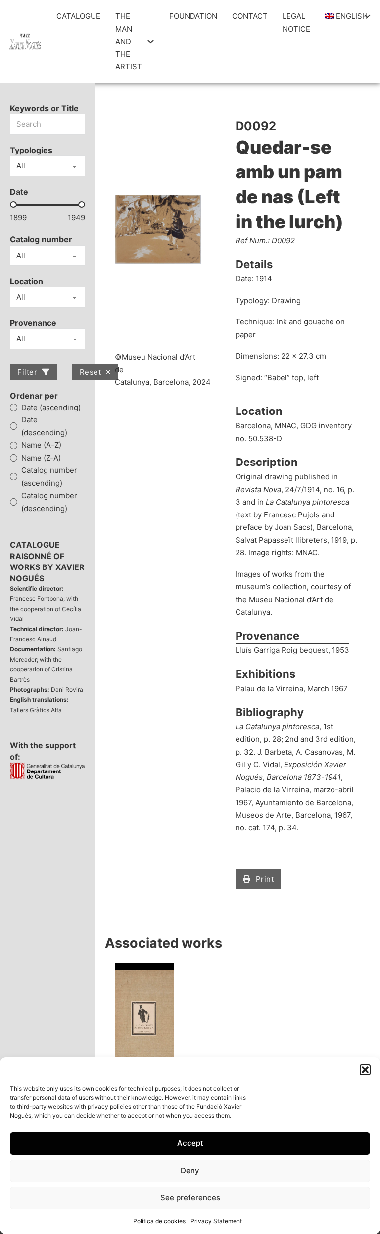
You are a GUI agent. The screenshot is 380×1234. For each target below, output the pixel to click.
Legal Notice (296, 22)
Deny (190, 1170)
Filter (27, 372)
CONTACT (250, 16)
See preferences (190, 1197)
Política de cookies (159, 1221)
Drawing (286, 300)
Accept (190, 1143)
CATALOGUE (78, 16)
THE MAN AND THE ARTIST (128, 41)
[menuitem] (342, 16)
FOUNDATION (193, 16)
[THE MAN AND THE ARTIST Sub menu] (150, 41)
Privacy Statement (216, 1221)
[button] (365, 1070)
